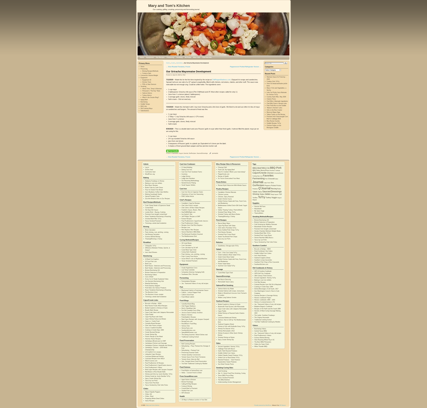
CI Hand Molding (186, 167)
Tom (184, 75)
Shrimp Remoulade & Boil (226, 331)
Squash (276, 194)
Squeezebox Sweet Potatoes (227, 362)
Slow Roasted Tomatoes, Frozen (178, 67)
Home (142, 57)
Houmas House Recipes (153, 339)
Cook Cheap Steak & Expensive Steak (157, 205)
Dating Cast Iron (186, 169)
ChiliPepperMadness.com (221, 80)
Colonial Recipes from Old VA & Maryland (267, 284)
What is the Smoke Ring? (150, 97)
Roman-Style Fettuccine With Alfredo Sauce (232, 185)
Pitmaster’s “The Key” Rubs (151, 91)
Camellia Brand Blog (188, 304)
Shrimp (256, 194)
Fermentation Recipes (188, 281)
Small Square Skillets (188, 185)
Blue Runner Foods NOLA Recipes (156, 306)
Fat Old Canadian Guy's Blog (190, 310)
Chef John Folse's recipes (153, 325)
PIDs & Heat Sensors (149, 84)
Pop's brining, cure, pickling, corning (156, 232)
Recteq (274, 189)
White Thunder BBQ (260, 346)
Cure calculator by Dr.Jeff (189, 247)
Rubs (279, 189)
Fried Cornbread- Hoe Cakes (263, 251)
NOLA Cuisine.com (151, 361)
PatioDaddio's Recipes (188, 317)
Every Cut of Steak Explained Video (156, 279)
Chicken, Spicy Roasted (226, 196)
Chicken (270, 173)
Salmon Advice (147, 93)
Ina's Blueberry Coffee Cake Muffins (156, 192)
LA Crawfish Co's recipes (153, 352)
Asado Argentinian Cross (189, 268)
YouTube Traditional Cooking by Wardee (194, 363)
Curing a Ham (146, 73)
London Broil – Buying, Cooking (155, 212)
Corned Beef (149, 208)
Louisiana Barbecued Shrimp (154, 356)
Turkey (268, 197)
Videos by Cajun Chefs (261, 344)
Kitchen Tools (146, 82)
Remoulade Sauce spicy (226, 282)
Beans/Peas (265, 170)
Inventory (184, 174)
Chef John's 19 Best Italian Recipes (192, 208)
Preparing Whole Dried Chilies (154, 398)
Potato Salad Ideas (224, 263)
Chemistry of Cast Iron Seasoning (192, 194)
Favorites (268, 175)
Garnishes (179, 63)
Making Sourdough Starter (153, 194)
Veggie (274, 197)
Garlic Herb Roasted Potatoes (227, 351)
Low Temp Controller (188, 270)
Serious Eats (185, 326)
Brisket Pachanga (187, 382)
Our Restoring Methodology (190, 180)
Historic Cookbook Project (262, 298)
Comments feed (150, 172)
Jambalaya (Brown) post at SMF (155, 341)
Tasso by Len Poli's (151, 380)
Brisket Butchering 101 (152, 270)
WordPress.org (150, 174)
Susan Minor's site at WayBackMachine (194, 258)
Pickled (273, 185)
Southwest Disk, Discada (189, 274)
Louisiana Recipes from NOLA (155, 358)
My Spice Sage (259, 211)
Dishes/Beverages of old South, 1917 (266, 289)
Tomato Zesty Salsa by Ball (190, 359)
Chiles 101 (148, 394)
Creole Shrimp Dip (151, 334)
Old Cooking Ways (147, 108)
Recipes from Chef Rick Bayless (191, 225)
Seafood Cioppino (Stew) (226, 324)
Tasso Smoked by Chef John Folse (156, 385)
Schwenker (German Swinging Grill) (192, 272)
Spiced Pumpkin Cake (152, 196)
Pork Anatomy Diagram (152, 286)
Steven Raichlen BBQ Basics (263, 237)
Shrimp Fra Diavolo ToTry (226, 328)
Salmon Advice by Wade (226, 289)
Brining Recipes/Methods (150, 71)
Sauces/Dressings (202, 153)
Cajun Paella (149, 314)
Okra (272, 182)
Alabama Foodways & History (154, 181)
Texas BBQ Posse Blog (225, 375)
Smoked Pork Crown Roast (226, 234)
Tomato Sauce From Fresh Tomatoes (193, 357)
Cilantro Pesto (271, 99)
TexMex (255, 197)
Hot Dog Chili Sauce (151, 210)
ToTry (261, 197)
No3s (268, 182)
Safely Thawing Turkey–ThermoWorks (230, 210)
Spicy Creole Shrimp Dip (153, 378)
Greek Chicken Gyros (225, 199)
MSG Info (144, 106)
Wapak (255, 199)
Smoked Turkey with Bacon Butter (229, 214)
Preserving (170, 57)
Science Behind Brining (152, 236)
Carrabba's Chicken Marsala (227, 192)
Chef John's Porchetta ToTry (227, 228)
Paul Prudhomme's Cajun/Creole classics (158, 365)
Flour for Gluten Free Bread (154, 190)
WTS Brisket (185, 393)
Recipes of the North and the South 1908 (267, 309)
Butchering (144, 102)
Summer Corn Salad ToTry (226, 266)
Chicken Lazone (223, 194)
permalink (215, 153)
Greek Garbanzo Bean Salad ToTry (229, 255)
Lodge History (185, 176)
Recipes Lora (185, 227)
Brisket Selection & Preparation (155, 272)
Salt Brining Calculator (152, 234)
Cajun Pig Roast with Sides (154, 317)
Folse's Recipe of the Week (154, 336)
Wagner (279, 197)
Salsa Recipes (149, 401)
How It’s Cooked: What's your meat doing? (231, 172)
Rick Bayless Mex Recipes (190, 230)
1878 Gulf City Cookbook (262, 273)
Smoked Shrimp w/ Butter (226, 337)
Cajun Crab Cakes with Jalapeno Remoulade (159, 312)
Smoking (179, 57)
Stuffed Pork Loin (187, 390)
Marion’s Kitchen (186, 315)
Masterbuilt (257, 209)
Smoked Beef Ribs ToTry (153, 219)
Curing (255, 176)
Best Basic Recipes (151, 185)
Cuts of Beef (149, 277)
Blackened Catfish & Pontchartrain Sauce (194, 290)
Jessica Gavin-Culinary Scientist (191, 312)
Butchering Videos (151, 274)
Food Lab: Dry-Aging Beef (226, 169)
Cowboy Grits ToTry (273, 81)
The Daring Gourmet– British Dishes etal (194, 334)
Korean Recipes (186, 219)
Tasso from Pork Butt (152, 383)
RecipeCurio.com (186, 321)
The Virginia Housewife (261, 317)
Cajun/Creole (259, 172)
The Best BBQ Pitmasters (262, 342)
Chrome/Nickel (278, 173)
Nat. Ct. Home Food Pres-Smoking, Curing (231, 373)
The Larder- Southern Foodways (264, 315)
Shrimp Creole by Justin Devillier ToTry (157, 376)
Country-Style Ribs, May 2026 (276, 97)
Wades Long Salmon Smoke (227, 297)
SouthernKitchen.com (188, 330)
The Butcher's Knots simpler (154, 294)
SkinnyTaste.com (187, 328)
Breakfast (272, 170)
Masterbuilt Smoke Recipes (263, 226)
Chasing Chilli (222, 167)
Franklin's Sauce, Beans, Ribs (191, 210)
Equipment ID (146, 80)
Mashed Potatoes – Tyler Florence (229, 360)
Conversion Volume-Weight (149, 75)
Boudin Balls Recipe (151, 310)
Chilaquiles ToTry (150, 246)
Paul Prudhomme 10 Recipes (154, 363)
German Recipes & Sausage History (266, 295)
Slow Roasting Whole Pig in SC (264, 340)
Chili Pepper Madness (188, 306)
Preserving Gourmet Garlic (190, 352)
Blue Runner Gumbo (273, 121)
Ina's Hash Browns (151, 252)
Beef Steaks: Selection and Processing (157, 268)
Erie (261, 176)
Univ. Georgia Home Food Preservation (194, 361)
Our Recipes (160, 57)
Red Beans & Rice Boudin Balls (155, 372)
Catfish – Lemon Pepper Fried (191, 292)
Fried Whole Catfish (187, 297)
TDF (280, 194)
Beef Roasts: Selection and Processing (157, 266)
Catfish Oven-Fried (187, 295)
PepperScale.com (223, 174)
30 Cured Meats (186, 243)
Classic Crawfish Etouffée (153, 328)
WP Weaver (282, 405)
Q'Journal (264, 188)
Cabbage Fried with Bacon (226, 349)
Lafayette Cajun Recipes (153, 354)
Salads (255, 192)
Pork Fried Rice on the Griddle (276, 105)
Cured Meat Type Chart (188, 250)
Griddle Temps (145, 104)
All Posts (188, 57)
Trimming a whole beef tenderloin (155, 223)
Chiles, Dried (149, 396)
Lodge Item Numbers (188, 178)
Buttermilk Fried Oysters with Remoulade (231, 306)
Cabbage (277, 170)
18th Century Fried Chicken (263, 275)
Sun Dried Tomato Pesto (226, 364)
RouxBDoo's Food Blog (188, 323)
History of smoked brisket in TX (264, 302)
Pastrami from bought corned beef (156, 214)
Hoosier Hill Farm (259, 206)
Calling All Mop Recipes (189, 384)
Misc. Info (196, 57)
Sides (262, 194)
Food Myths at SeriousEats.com (191, 370)
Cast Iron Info (207, 57)
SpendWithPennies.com (189, 332)
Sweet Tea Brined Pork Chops (227, 236)
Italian (276, 178)
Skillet (267, 194)
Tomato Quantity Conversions (191, 355)
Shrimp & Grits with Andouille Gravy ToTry (231, 326)
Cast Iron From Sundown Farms (191, 172)
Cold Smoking (222, 371)
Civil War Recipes (260, 282)
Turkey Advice (147, 95)
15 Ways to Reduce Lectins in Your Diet (194, 400)
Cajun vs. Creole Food (152, 321)
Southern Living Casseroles (263, 260)
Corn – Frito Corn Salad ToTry (227, 252)
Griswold (271, 179)
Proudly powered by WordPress (262, 405)
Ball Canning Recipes (188, 344)
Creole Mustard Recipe (152, 332)
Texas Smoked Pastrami (153, 221)
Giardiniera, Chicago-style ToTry (228, 246)
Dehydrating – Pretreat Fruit (190, 350)
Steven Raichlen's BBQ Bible (190, 232)
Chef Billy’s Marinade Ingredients (277, 101)
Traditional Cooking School (190, 337)
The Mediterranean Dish (189, 236)
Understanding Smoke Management (229, 382)
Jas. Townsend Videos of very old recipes (194, 283)
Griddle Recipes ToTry (274, 123)
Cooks (173, 63)
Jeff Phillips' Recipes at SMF (190, 216)
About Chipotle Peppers (152, 392)
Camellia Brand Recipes (153, 323)
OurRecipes (192, 153)
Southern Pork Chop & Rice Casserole (266, 262)
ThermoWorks (258, 213)
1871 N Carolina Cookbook (262, 271)
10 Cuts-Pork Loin (151, 261)
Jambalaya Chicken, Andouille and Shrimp (158, 345)
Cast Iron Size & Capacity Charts (192, 192)
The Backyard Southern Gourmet (192, 234)
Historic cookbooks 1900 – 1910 (264, 300)
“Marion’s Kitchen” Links (274, 108)
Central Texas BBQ (260, 331)
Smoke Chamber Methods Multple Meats (267, 231)
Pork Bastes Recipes (225, 232)
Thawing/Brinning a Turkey (153, 239)
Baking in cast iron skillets (153, 183)
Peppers (268, 185)
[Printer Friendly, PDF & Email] (172, 151)
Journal (186, 153)
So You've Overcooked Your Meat (229, 178)
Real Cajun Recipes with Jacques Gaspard (159, 369)
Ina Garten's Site (186, 214)
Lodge (265, 182)
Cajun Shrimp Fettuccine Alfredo (155, 319)
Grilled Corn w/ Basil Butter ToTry (229, 357)
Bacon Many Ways (224, 223)
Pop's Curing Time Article (189, 256)
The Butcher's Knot (151, 292)
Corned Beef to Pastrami (189, 388)
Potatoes (255, 188)
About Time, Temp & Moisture (152, 88)
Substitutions (145, 110)
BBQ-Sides (256, 170)
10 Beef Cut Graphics (152, 259)
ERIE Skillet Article (187, 196)
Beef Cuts (148, 263)
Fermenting (259, 178)
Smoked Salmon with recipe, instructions (231, 291)
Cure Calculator (186, 245)
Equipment (150, 57)
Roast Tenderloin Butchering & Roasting (158, 216)
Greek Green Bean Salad (226, 257)
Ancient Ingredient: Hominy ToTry (229, 346)
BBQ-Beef (257, 168)
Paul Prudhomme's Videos (153, 367)
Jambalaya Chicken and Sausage (156, 343)
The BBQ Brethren (224, 380)
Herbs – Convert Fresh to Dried (191, 373)
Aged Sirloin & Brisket (188, 379)
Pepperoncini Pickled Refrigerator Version (245, 67)
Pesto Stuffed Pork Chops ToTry (228, 230)
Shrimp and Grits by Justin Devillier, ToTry (158, 374)
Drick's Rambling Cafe (188, 308)
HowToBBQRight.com (188, 212)
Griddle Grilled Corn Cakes (226, 353)
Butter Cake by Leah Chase (154, 187)
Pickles (278, 185)
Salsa (260, 192)
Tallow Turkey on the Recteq (276, 114)
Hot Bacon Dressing (224, 279)
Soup (272, 194)
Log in (147, 167)
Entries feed (149, 169)
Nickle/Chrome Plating (188, 183)
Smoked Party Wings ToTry (227, 212)
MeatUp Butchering (151, 283)
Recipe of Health (223, 176)
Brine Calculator (150, 230)
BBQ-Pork (276, 167)
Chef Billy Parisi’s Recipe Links (277, 103)
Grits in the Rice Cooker (274, 110)
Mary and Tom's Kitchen (169, 6)
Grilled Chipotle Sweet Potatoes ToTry (230, 355)
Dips (258, 176)
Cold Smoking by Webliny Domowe (265, 224)
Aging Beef (144, 99)
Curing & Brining (186, 386)
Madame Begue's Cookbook (263, 306)
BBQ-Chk (266, 168)
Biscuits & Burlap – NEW (153, 303)
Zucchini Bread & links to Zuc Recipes (157, 198)
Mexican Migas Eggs (273, 112)
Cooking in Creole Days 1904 (154, 330)
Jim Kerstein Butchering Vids (154, 281)
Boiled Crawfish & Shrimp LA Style (156, 308)
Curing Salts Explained (188, 252)
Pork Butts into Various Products (155, 288)
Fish (266, 179)
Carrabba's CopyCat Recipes (190, 203)
